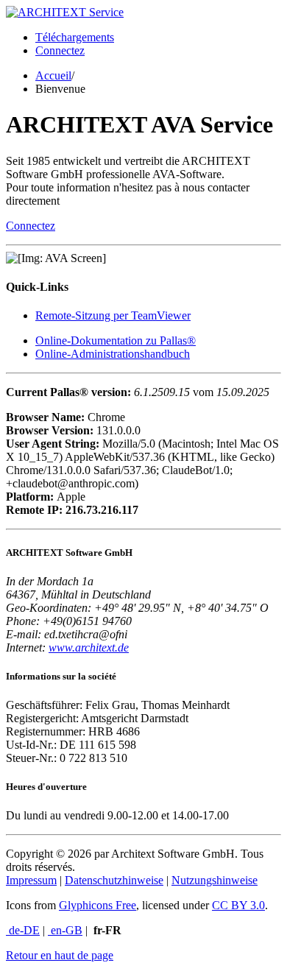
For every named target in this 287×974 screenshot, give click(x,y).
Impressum (31, 880)
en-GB (65, 930)
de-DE (23, 930)
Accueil (53, 75)
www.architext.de (89, 647)
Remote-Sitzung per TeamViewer (113, 315)
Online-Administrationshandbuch (112, 353)
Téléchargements (74, 37)
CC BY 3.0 (238, 905)
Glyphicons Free (97, 905)
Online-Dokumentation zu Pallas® (115, 340)
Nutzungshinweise (214, 880)
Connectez (60, 50)
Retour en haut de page (59, 955)
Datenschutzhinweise (114, 880)
